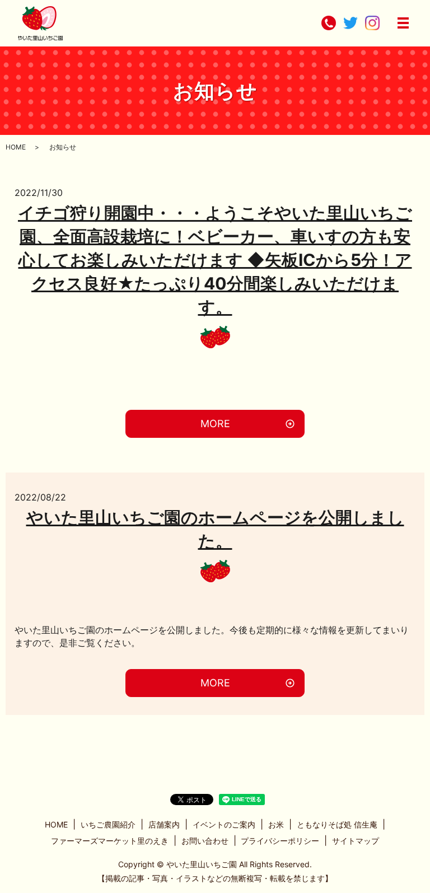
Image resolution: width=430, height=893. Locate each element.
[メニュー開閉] (403, 23)
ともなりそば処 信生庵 (337, 824)
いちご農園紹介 (108, 824)
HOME (16, 147)
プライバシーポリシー (280, 840)
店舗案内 (164, 824)
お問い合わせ (204, 840)
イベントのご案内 (224, 824)
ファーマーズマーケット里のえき (110, 840)
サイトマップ (355, 840)
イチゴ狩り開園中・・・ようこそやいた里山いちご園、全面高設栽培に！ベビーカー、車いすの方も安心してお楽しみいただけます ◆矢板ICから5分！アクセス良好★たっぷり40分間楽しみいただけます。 (215, 260)
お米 (276, 824)
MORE (215, 423)
